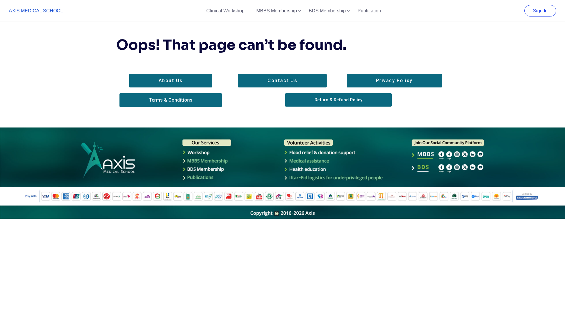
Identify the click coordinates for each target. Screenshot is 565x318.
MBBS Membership (276, 10)
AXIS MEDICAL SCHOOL (36, 10)
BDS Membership (327, 10)
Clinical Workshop (225, 10)
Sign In (540, 10)
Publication (369, 10)
